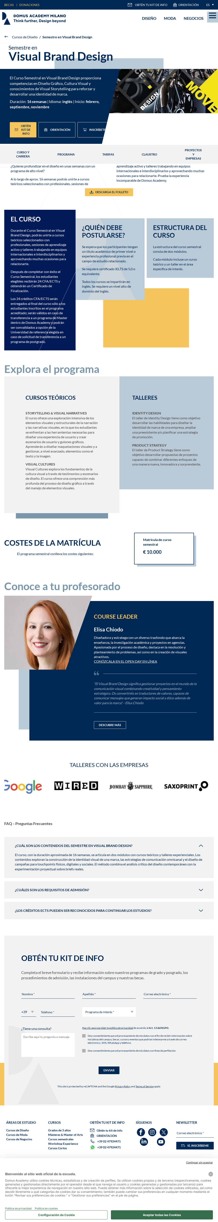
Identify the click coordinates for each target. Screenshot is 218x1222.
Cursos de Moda (16, 1134)
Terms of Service (145, 1086)
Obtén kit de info (26, 129)
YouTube (161, 1140)
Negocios (194, 18)
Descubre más (110, 725)
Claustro (149, 154)
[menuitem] (209, 5)
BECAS (9, 5)
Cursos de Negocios (19, 1139)
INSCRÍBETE (97, 129)
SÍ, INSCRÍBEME (198, 1145)
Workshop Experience (63, 1143)
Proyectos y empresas (193, 154)
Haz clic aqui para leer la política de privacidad (107, 1027)
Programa (66, 154)
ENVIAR (109, 1070)
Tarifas (108, 154)
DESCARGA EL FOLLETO (111, 192)
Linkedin (144, 1140)
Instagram (153, 1130)
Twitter (164, 1130)
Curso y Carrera (23, 154)
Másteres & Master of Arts (65, 1134)
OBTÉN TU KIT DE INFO (151, 5)
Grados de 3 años (59, 1130)
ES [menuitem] (207, 5)
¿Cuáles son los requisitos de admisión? (52, 890)
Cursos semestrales (60, 1139)
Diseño (149, 18)
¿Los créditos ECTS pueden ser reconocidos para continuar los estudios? (83, 910)
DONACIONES (29, 5)
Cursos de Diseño (25, 37)
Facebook (141, 1130)
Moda (170, 18)
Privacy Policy (123, 1086)
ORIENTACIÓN (188, 5)
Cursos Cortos (57, 1148)
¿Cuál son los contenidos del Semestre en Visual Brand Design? (73, 846)
